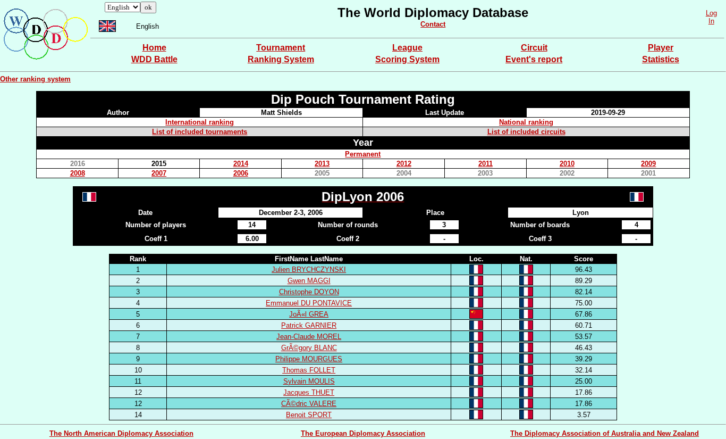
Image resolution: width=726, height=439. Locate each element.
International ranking (199, 122)
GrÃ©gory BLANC (309, 348)
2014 (240, 164)
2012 (403, 164)
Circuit (534, 47)
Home (154, 47)
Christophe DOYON (309, 292)
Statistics (660, 59)
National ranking (526, 122)
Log (711, 13)
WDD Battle (154, 59)
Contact (432, 24)
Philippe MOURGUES (308, 359)
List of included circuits (526, 132)
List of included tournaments (199, 132)
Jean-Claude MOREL (308, 337)
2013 (322, 164)
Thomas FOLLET (308, 370)
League (407, 47)
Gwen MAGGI (309, 281)
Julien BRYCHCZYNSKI (309, 270)
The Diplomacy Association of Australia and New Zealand (604, 433)
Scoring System (407, 59)
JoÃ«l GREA (308, 314)
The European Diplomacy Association (363, 433)
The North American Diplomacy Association (121, 433)
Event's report (533, 59)
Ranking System (281, 59)
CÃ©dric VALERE (308, 404)
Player (660, 47)
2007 (158, 173)
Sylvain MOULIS (309, 381)
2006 (240, 173)
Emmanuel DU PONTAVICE (309, 303)
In (711, 21)
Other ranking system (35, 79)
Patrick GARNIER (308, 325)
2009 (648, 164)
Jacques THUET (308, 392)
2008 (77, 173)
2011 (485, 164)
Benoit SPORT (309, 415)
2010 (567, 164)
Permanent (363, 154)
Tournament (280, 47)
